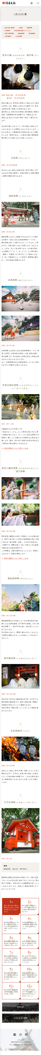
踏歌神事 (29, 28)
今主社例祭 (19, 36)
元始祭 (21, 28)
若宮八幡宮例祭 (9, 33)
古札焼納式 (8, 36)
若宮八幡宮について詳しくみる (16, 558)
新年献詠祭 (32, 33)
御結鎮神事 (21, 33)
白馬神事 (7, 30)
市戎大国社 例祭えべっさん (23, 30)
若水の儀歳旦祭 (10, 28)
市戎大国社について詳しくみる (16, 448)
